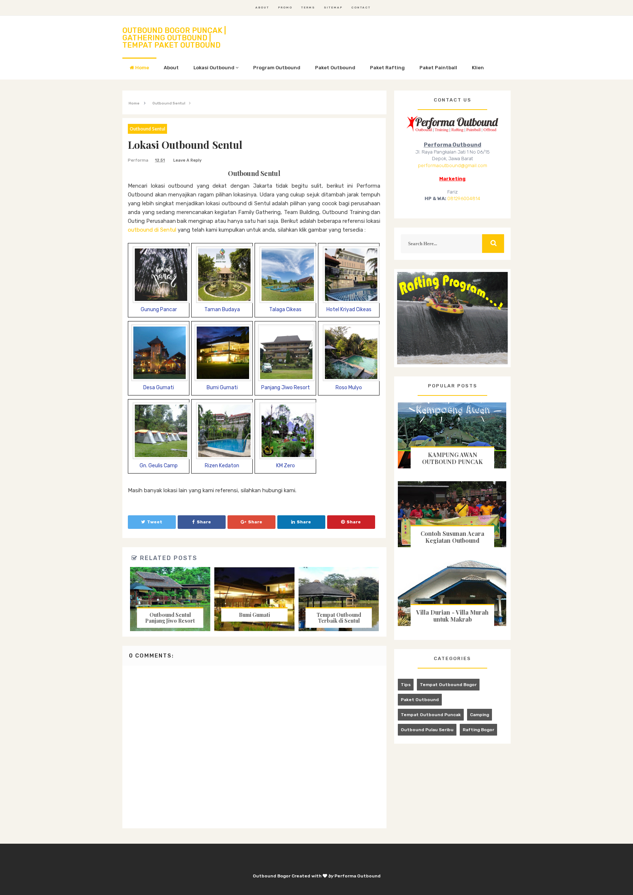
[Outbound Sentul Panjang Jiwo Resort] (170, 599)
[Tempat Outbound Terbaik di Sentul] (339, 599)
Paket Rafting (387, 67)
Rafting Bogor (478, 729)
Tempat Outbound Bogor (448, 684)
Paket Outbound (335, 67)
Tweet (154, 521)
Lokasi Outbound (214, 67)
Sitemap (333, 7)
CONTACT (361, 7)
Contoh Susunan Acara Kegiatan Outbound (452, 537)
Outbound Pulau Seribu (427, 729)
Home (141, 67)
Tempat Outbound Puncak (431, 714)
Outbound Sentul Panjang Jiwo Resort (170, 618)
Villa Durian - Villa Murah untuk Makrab (452, 615)
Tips (406, 684)
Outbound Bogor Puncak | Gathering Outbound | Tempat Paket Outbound (174, 37)
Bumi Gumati (254, 614)
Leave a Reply (187, 160)
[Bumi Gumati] (254, 599)
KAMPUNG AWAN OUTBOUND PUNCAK (452, 458)
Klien (478, 67)
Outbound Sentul (147, 129)
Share (204, 521)
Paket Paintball (438, 67)
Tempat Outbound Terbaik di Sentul (338, 618)
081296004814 (463, 198)
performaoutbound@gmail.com (452, 165)
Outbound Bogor (271, 876)
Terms (308, 7)
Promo (285, 7)
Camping (479, 714)
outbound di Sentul (152, 229)
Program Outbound (276, 67)
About (262, 7)
